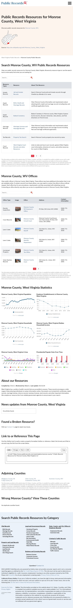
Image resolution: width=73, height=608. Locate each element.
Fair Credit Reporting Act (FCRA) (33, 571)
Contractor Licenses (31, 556)
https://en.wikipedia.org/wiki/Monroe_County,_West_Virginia (25, 47)
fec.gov (56, 373)
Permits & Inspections (32, 533)
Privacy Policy (45, 575)
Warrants (52, 541)
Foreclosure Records (8, 547)
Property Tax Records (8, 545)
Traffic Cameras (54, 550)
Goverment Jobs (54, 532)
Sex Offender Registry (56, 549)
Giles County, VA (30, 478)
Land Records (6, 549)
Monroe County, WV (31, 28)
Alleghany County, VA (8, 478)
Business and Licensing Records (35, 551)
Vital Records (5, 526)
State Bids (29, 542)
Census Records (30, 531)
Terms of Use (55, 575)
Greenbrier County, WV (32, 480)
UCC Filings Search (8, 552)
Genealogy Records (8, 536)
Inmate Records (54, 547)
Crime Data (53, 545)
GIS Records (6, 551)
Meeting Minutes (31, 544)
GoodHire (12, 575)
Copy (63, 450)
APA (27, 450)
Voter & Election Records (33, 534)
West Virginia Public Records (10, 57)
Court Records (54, 543)
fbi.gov (21, 373)
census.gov (21, 315)
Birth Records (6, 529)
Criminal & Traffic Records (57, 538)
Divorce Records (7, 534)
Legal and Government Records (35, 526)
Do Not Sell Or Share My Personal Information (25, 582)
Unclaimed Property (32, 529)
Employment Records (56, 531)
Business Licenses (31, 554)
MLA (22, 450)
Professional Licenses (32, 558)
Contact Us (10, 427)
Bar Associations (31, 538)
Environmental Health (32, 540)
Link (9, 450)
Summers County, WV (56, 478)
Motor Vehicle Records (32, 545)
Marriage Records (7, 531)
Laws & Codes (30, 536)
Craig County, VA (6, 480)
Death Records (7, 533)
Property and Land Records (10, 542)
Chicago (15, 450)
